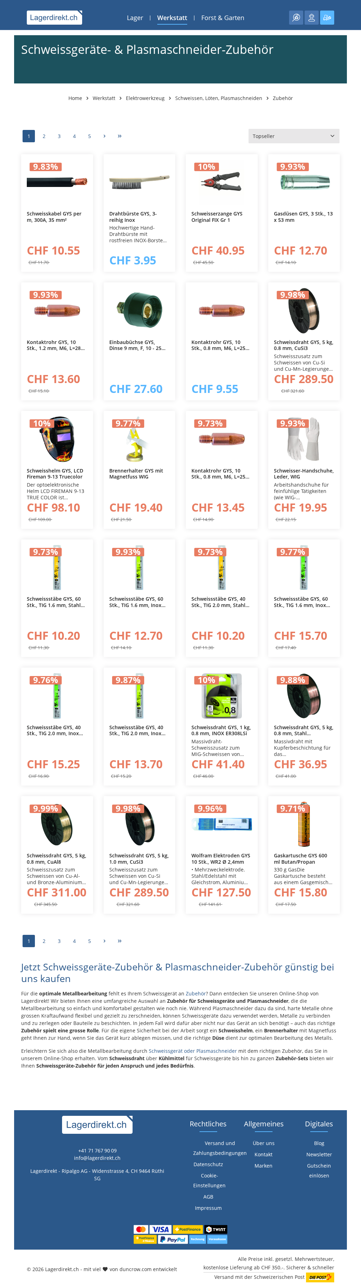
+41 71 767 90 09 (97, 1150)
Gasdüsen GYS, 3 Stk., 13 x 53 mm (303, 217)
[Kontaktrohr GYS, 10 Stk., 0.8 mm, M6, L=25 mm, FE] (221, 310)
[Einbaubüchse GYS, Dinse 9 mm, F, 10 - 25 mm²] (139, 310)
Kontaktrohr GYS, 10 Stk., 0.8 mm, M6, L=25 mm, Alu (218, 474)
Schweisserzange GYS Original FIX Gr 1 (217, 217)
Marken (264, 1165)
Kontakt (264, 1154)
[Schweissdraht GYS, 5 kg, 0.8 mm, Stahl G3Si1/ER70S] (304, 696)
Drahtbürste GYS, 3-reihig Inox (133, 217)
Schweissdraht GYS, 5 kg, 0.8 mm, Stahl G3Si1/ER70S (304, 730)
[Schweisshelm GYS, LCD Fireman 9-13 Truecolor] (57, 439)
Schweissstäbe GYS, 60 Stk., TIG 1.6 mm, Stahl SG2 (54, 602)
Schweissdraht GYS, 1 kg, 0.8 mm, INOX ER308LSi (221, 730)
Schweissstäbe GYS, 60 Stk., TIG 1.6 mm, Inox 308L (136, 602)
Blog (319, 1143)
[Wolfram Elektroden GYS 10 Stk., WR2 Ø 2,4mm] (221, 824)
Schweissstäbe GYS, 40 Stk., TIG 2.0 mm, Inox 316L (54, 730)
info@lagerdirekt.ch (97, 1158)
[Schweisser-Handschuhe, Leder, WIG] (304, 439)
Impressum (208, 1208)
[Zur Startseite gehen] (54, 18)
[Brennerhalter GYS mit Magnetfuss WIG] (139, 439)
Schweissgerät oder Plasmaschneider (193, 1051)
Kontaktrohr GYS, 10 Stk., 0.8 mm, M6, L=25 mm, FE (218, 345)
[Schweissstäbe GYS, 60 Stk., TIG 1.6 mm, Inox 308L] (139, 567)
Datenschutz (208, 1164)
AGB (208, 1196)
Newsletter (319, 1154)
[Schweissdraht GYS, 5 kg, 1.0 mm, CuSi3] (139, 824)
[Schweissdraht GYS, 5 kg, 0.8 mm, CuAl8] (57, 824)
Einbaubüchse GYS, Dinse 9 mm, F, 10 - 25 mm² (135, 345)
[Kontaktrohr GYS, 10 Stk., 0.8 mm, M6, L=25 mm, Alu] (221, 439)
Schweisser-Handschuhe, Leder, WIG (304, 474)
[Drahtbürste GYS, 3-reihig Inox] (139, 182)
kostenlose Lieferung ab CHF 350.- (243, 1267)
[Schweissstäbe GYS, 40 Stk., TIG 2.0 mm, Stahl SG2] (221, 567)
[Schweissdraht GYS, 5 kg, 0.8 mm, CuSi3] (304, 310)
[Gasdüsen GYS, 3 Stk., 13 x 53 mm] (304, 182)
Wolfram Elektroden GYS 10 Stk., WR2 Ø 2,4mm (220, 858)
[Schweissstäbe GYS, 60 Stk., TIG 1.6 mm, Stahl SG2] (57, 567)
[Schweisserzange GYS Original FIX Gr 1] (221, 182)
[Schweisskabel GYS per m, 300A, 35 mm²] (57, 182)
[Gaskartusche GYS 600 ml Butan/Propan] (304, 824)
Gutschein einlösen (319, 1170)
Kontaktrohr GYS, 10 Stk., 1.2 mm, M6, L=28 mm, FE (54, 345)
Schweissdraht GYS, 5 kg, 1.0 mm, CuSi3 (139, 858)
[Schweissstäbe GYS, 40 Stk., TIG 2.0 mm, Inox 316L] (57, 696)
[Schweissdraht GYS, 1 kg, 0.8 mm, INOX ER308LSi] (221, 696)
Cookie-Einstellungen (209, 1180)
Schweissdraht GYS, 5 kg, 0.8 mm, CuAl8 (56, 858)
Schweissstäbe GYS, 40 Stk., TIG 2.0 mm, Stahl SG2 (218, 602)
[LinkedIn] (9, 793)
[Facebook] (9, 779)
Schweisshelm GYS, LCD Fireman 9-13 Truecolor (55, 474)
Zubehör (196, 993)
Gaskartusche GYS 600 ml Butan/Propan (300, 858)
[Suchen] (296, 18)
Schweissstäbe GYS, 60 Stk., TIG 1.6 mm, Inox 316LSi (301, 602)
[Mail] (9, 821)
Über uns (264, 1143)
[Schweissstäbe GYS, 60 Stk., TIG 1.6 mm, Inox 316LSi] (304, 567)
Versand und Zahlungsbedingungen (220, 1148)
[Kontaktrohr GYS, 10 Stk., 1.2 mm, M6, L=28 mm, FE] (57, 310)
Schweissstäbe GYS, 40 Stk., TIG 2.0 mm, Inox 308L (136, 730)
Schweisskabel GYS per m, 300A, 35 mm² (54, 217)
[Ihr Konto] (312, 18)
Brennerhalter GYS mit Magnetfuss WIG (136, 474)
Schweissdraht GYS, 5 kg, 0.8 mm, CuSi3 (304, 345)
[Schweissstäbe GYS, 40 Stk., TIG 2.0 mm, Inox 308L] (139, 696)
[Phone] (9, 807)
